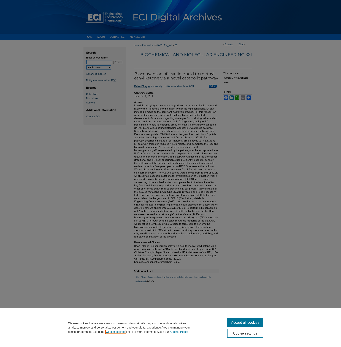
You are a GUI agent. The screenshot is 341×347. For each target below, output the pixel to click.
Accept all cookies (245, 322)
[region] (170, 327)
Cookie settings (115, 331)
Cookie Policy (179, 331)
